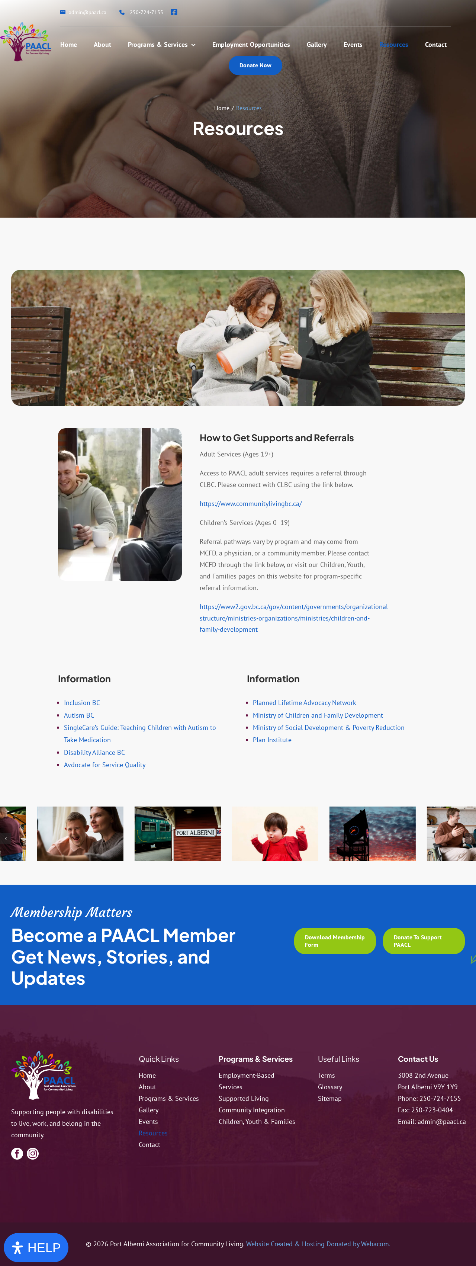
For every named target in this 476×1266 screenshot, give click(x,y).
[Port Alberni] (132, 834)
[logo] (43, 1053)
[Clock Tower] (327, 834)
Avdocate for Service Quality (104, 764)
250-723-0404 (432, 1110)
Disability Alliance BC (94, 752)
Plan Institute (272, 739)
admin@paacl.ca (442, 1121)
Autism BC (79, 715)
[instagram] (33, 1154)
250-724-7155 (440, 1098)
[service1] (229, 834)
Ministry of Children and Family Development (318, 715)
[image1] (424, 834)
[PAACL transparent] (25, 25)
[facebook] (17, 1154)
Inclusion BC (82, 702)
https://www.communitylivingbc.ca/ (251, 503)
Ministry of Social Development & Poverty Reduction (329, 727)
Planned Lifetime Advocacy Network (304, 702)
